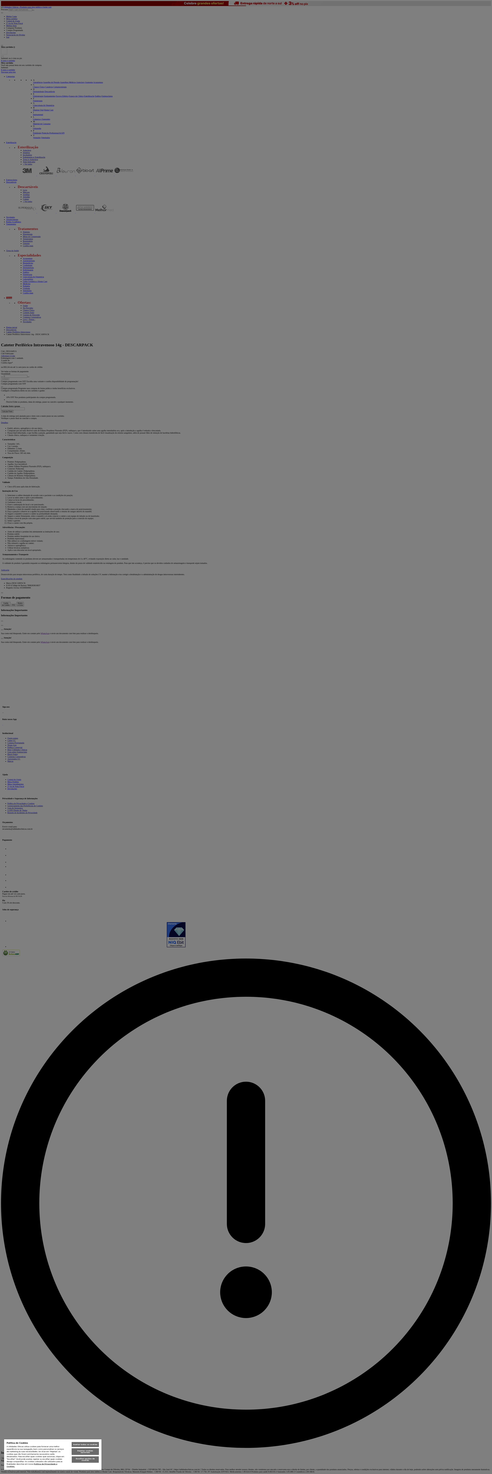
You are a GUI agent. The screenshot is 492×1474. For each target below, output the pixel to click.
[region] (52, 1454)
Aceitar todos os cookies (85, 1444)
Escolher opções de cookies (85, 1459)
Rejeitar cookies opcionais (85, 1451)
